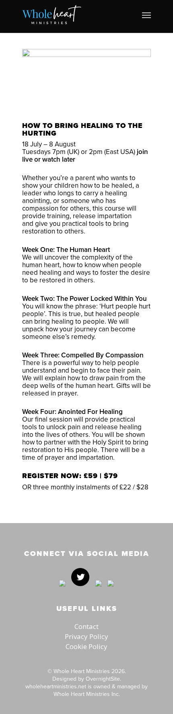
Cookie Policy (86, 646)
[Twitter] (80, 590)
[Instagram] (108, 590)
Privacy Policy (86, 636)
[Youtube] (98, 590)
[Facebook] (62, 590)
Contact (86, 626)
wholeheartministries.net (55, 686)
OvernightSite (103, 679)
